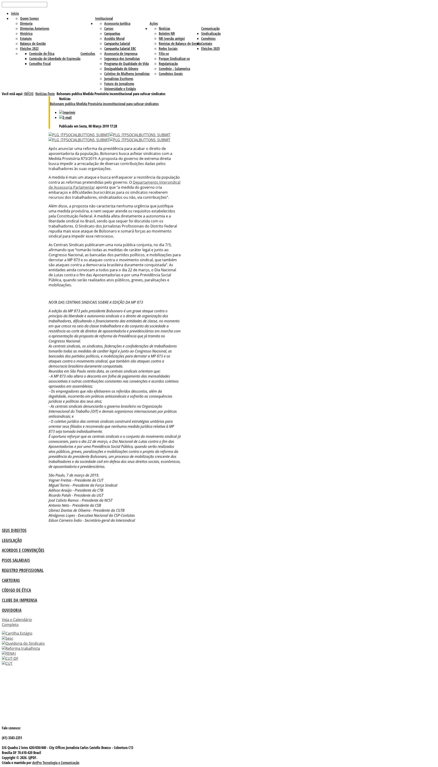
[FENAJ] (9, 653)
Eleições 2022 (29, 48)
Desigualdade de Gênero (121, 68)
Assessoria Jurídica (117, 23)
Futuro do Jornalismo (119, 83)
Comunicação (210, 28)
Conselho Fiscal (40, 63)
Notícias (164, 28)
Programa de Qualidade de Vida (126, 63)
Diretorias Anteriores (34, 28)
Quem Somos (29, 18)
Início (15, 13)
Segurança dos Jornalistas (122, 58)
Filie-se (164, 53)
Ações (154, 23)
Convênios (208, 38)
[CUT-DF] (10, 658)
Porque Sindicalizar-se (174, 58)
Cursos (108, 28)
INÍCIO (29, 93)
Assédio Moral (114, 38)
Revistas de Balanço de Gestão (180, 43)
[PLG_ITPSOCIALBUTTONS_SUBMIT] (79, 134)
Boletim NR (167, 33)
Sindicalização (211, 33)
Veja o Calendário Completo (17, 622)
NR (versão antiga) (172, 38)
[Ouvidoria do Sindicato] (23, 643)
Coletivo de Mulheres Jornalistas (127, 73)
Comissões (88, 53)
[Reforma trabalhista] (21, 648)
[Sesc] (7, 638)
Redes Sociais (168, 48)
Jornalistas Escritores (118, 78)
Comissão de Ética (41, 53)
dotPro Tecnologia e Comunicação (55, 762)
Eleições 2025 (210, 48)
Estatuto (26, 38)
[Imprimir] (67, 112)
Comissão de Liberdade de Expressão (55, 58)
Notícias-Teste (45, 93)
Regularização (168, 63)
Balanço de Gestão (33, 43)
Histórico (26, 33)
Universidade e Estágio (120, 88)
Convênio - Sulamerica (174, 68)
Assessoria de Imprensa (120, 53)
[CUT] (7, 663)
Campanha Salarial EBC (120, 48)
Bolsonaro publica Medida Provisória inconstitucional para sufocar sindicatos (104, 103)
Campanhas (112, 33)
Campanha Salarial (117, 43)
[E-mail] (65, 117)
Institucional (104, 18)
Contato (206, 43)
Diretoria (26, 23)
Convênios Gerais (171, 73)
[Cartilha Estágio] (17, 633)
